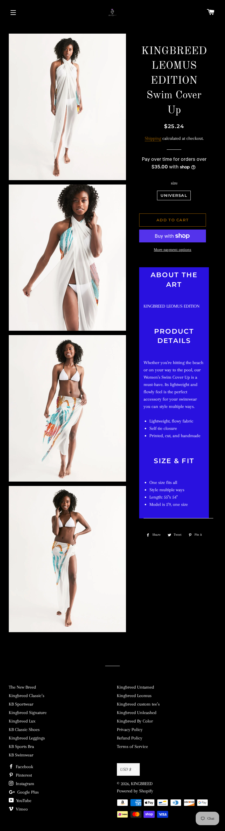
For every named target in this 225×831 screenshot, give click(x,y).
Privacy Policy (130, 729)
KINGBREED (142, 783)
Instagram (24, 783)
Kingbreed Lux (22, 721)
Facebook (24, 766)
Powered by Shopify (135, 791)
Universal (174, 195)
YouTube (23, 800)
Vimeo (21, 809)
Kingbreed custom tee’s (138, 704)
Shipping (153, 138)
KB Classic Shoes (24, 729)
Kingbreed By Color (135, 721)
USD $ (125, 769)
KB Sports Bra (21, 746)
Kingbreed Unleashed (136, 712)
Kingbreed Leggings (27, 738)
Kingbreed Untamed (135, 687)
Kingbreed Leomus (134, 695)
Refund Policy (129, 738)
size (174, 183)
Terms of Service (132, 746)
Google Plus (27, 792)
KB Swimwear (21, 755)
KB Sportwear (21, 704)
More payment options (172, 249)
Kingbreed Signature (28, 712)
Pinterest (23, 775)
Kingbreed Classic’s (26, 695)
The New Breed (22, 687)
